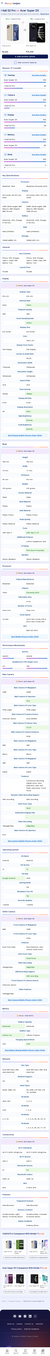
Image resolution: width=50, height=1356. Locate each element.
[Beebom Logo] (12, 3)
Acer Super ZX (31, 46)
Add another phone (25, 56)
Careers (19, 1324)
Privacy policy (16, 1329)
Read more (45, 14)
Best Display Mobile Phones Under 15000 (25, 435)
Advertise (39, 1324)
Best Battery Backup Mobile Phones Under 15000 (25, 1050)
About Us (10, 1324)
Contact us (29, 1324)
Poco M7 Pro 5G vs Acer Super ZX (15, 1291)
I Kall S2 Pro (6, 46)
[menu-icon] (2, 3)
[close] (23, 22)
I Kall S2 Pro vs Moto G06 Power (14, 1257)
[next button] (45, 1249)
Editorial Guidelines (31, 1329)
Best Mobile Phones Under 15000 (25, 637)
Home (4, 1301)
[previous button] (5, 1249)
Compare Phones (14, 1301)
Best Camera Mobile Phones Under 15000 (25, 841)
